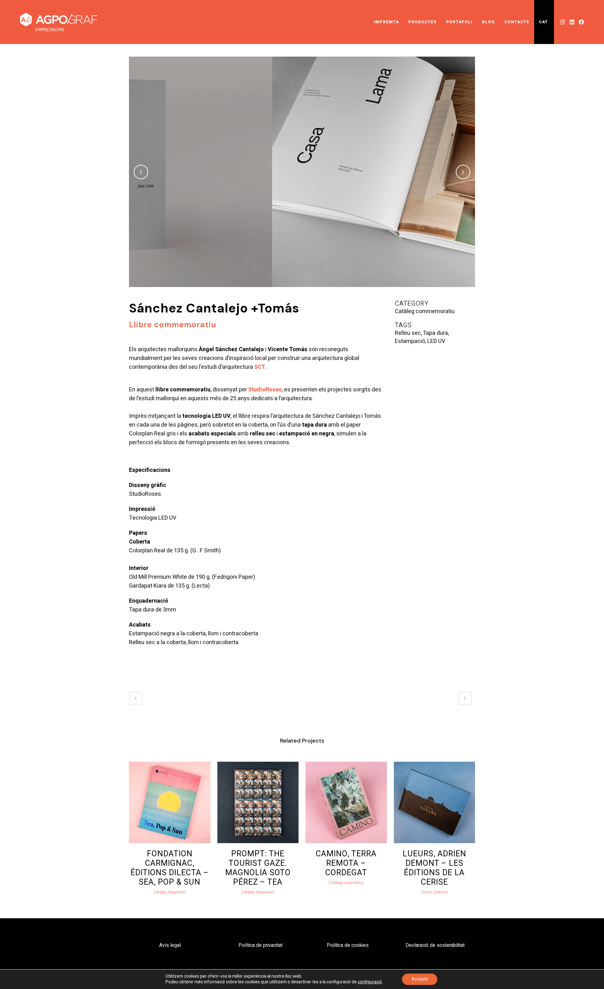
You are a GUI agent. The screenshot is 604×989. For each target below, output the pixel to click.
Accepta (419, 979)
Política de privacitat (260, 945)
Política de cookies (348, 945)
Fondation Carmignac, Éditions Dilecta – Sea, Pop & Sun (170, 868)
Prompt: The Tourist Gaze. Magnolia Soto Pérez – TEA (258, 868)
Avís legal (170, 945)
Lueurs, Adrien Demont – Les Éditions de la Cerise (434, 868)
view (169, 801)
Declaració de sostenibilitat (435, 945)
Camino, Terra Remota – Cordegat (346, 863)
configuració (370, 982)
